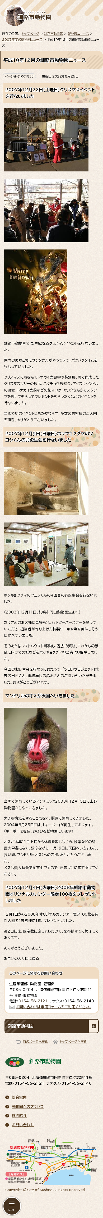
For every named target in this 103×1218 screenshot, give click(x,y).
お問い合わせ (23, 1125)
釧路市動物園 (53, 33)
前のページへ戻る (35, 1041)
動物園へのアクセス (28, 1106)
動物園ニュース (78, 33)
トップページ (30, 33)
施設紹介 (19, 1115)
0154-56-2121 (32, 1001)
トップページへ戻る (73, 1041)
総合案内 (19, 1097)
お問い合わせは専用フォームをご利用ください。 (53, 1007)
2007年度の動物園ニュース (22, 39)
